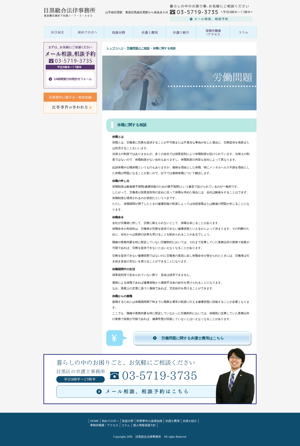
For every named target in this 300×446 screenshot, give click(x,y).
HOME (94, 421)
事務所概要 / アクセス (104, 425)
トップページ (114, 48)
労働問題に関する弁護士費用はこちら (192, 338)
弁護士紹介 (190, 421)
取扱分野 (127, 421)
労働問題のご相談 (138, 48)
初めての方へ (110, 421)
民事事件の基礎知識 (149, 421)
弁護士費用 (172, 421)
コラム (125, 425)
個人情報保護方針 (144, 425)
